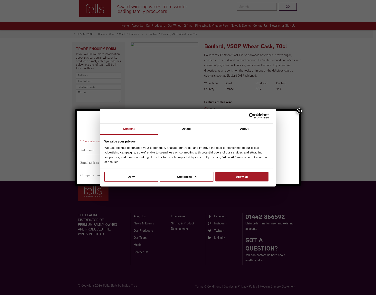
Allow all (242, 176)
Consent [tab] (129, 128)
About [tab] (244, 128)
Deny (131, 176)
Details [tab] (186, 128)
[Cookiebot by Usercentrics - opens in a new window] (252, 116)
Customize (184, 176)
